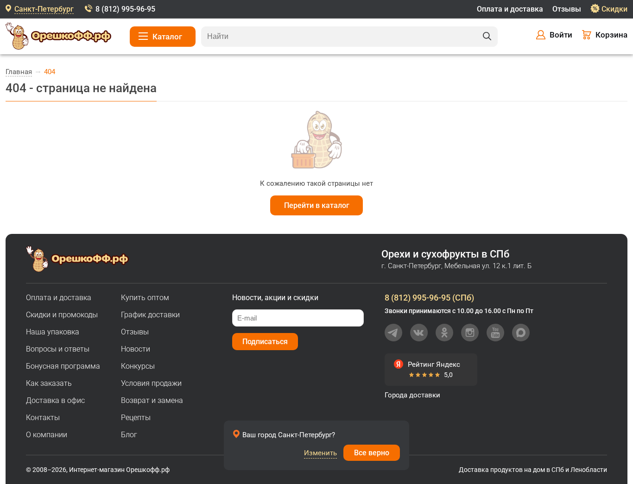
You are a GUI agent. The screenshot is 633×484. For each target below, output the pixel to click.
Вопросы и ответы (57, 349)
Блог (129, 434)
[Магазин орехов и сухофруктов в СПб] (58, 37)
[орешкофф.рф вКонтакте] (419, 332)
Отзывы (566, 9)
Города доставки (412, 395)
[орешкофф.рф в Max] (521, 332)
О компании (46, 434)
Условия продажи (151, 383)
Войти (561, 34)
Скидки (614, 9)
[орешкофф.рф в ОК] (444, 332)
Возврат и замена (152, 400)
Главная (19, 72)
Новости (135, 349)
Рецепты (136, 417)
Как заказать (49, 383)
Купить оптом (145, 297)
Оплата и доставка (510, 9)
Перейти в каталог (316, 205)
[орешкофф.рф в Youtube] (495, 332)
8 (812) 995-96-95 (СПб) (429, 297)
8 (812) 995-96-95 (125, 9)
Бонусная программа (63, 366)
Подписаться (265, 341)
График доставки (150, 314)
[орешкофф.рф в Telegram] (393, 332)
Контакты (43, 417)
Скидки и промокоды (62, 314)
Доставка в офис (55, 400)
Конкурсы (138, 366)
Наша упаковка (52, 331)
